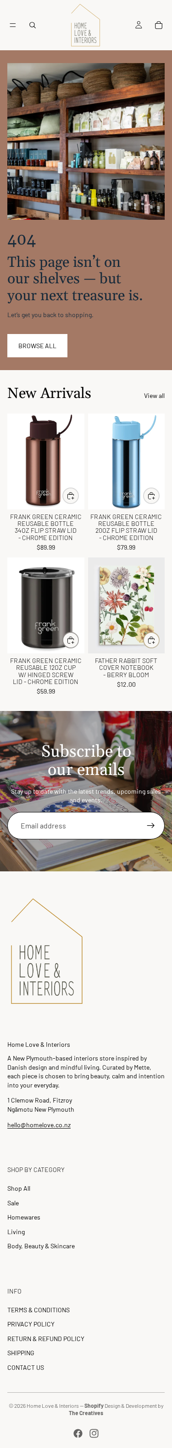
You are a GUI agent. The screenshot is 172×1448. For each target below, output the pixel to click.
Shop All (18, 1188)
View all (154, 395)
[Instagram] (94, 1433)
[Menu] (12, 25)
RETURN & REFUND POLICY (45, 1338)
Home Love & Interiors (53, 1405)
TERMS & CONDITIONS (38, 1310)
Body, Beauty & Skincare (41, 1246)
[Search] (32, 25)
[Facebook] (77, 1433)
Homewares (23, 1217)
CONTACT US (25, 1367)
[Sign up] (151, 825)
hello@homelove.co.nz (39, 1125)
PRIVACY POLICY (31, 1324)
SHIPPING (20, 1353)
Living (16, 1232)
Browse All (37, 346)
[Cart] (159, 25)
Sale (13, 1203)
